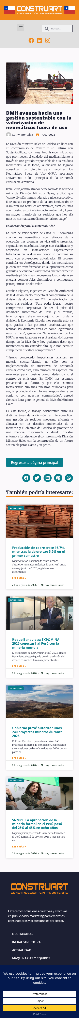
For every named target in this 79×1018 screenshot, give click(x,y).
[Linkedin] (39, 40)
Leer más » (19, 578)
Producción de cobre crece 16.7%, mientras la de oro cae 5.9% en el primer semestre (38, 551)
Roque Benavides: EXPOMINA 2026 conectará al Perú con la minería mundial (35, 643)
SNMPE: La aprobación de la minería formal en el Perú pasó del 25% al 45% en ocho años (37, 824)
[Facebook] (31, 40)
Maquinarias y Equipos (31, 958)
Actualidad (21, 950)
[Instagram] (47, 40)
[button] (20, 27)
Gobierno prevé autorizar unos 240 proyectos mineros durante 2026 (37, 732)
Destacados (22, 934)
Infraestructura (26, 942)
